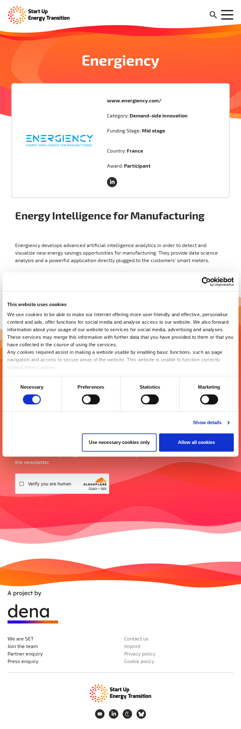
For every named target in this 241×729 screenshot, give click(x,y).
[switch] (91, 399)
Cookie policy (139, 661)
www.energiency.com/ (134, 100)
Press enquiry (23, 661)
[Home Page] (39, 14)
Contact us (136, 638)
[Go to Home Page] (120, 692)
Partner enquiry (25, 653)
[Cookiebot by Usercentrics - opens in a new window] (206, 281)
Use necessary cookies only (119, 442)
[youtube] (100, 713)
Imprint (132, 646)
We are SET (21, 638)
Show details (207, 422)
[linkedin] (113, 182)
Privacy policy (139, 653)
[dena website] (33, 607)
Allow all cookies (196, 442)
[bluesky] (141, 713)
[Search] (213, 15)
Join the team (23, 646)
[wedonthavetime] (128, 713)
